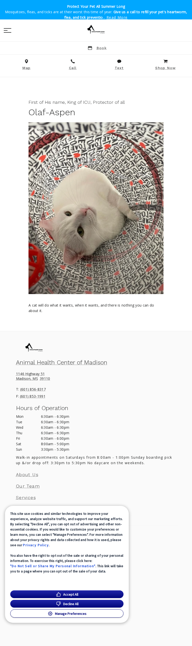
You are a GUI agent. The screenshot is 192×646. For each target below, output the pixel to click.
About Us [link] (27, 474)
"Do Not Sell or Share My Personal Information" (53, 566)
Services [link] (26, 497)
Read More (117, 17)
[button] (7, 30)
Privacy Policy (36, 545)
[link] (96, 29)
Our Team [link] (28, 486)
